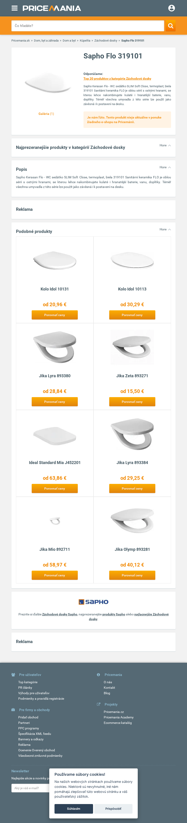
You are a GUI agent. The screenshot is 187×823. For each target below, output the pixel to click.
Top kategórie (27, 682)
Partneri (24, 723)
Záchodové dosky (105, 40)
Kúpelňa (85, 40)
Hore (163, 145)
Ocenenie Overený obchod (36, 750)
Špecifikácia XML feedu (34, 734)
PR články (25, 687)
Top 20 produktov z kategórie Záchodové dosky (117, 78)
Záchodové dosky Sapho (59, 614)
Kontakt (109, 687)
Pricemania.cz (114, 712)
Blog (107, 693)
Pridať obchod (28, 717)
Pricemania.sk (20, 40)
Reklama (24, 745)
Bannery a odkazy (31, 739)
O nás (108, 682)
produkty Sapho (113, 614)
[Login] (172, 8)
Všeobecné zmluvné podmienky (40, 755)
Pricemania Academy (119, 717)
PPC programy (28, 728)
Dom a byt (69, 40)
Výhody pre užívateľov (33, 693)
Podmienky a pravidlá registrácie (41, 698)
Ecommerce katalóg (118, 723)
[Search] (171, 25)
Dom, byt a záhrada (46, 40)
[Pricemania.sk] (52, 8)
